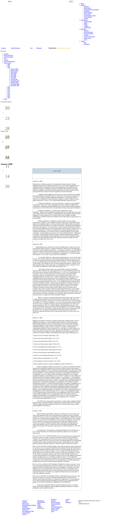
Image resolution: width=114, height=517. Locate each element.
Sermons (53, 501)
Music (38, 503)
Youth (38, 505)
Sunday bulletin (55, 508)
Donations (25, 506)
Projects (24, 514)
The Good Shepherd (56, 507)
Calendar (24, 502)
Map (67, 501)
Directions (68, 502)
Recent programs (55, 502)
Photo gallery (25, 503)
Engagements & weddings (29, 505)
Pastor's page (54, 510)
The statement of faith (28, 511)
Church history (26, 512)
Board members (26, 508)
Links (52, 511)
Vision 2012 (25, 509)
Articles (53, 505)
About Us (24, 500)
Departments (40, 500)
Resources (53, 499)
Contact (68, 499)
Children (39, 506)
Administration (41, 502)
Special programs (55, 504)
